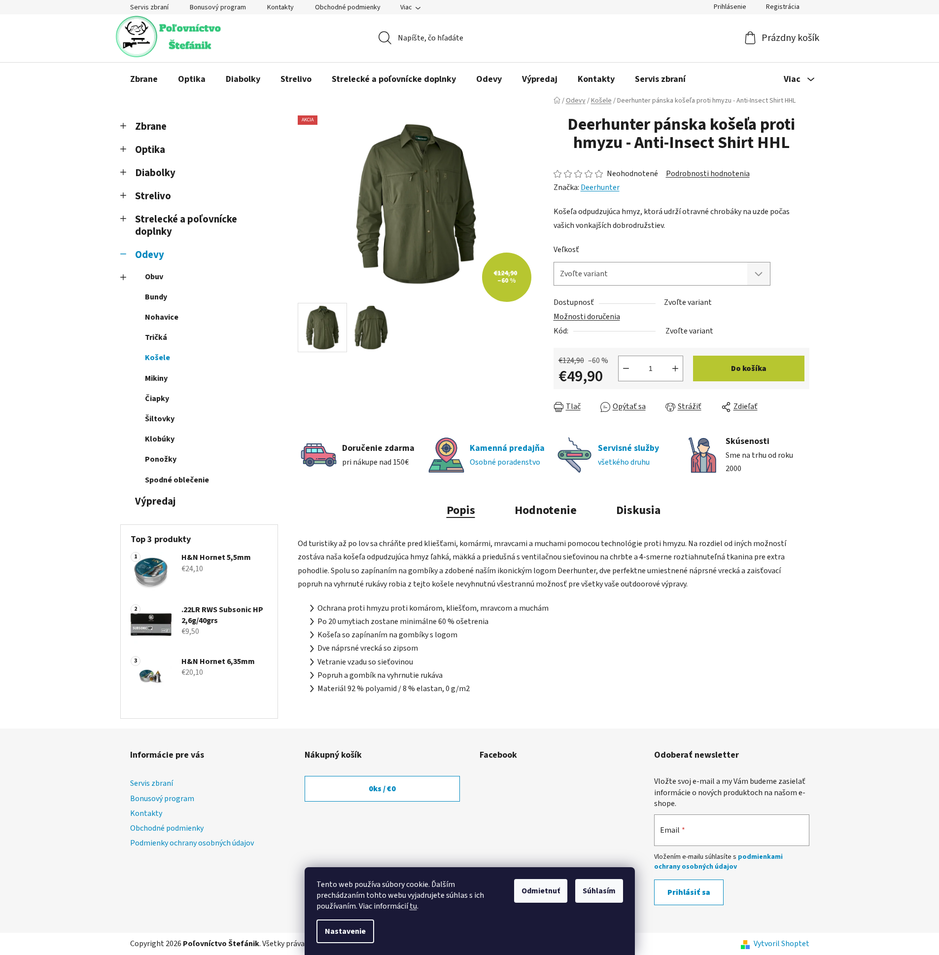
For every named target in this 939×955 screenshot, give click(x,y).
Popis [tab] (461, 510)
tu (413, 906)
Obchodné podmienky (348, 7)
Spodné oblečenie (177, 480)
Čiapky (157, 398)
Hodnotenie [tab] (546, 510)
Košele (157, 357)
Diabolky (155, 173)
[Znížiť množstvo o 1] (626, 368)
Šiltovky (159, 418)
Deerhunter (600, 187)
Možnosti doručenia (587, 316)
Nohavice (161, 317)
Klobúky (159, 439)
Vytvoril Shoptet (781, 943)
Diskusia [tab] (638, 510)
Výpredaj (155, 501)
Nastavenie (345, 931)
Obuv (154, 276)
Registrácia (783, 7)
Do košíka (748, 368)
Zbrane (151, 126)
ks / (382, 788)
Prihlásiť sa (688, 892)
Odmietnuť (541, 890)
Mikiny (156, 378)
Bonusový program (218, 7)
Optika (150, 150)
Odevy (149, 255)
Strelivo (153, 196)
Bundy (156, 297)
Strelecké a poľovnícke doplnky (186, 225)
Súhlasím (599, 890)
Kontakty (280, 7)
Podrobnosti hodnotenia (708, 173)
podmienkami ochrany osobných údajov (718, 862)
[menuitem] (144, 79)
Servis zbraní (149, 7)
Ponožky (160, 459)
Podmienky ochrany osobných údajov (192, 843)
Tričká (156, 337)
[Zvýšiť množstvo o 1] (675, 368)
